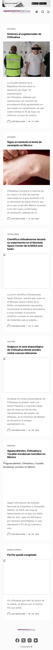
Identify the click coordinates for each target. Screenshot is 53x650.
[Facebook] (17, 640)
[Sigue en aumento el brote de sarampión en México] (26, 167)
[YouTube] (36, 640)
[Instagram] (30, 640)
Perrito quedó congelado (21, 554)
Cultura (11, 342)
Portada (11, 446)
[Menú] (48, 11)
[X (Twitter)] (23, 640)
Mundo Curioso (14, 550)
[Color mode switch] (36, 11)
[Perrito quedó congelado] (26, 576)
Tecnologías (13, 234)
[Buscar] (42, 12)
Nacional (11, 29)
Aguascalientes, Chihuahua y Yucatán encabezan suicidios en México (26, 454)
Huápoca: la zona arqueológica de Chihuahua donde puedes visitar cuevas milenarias (25, 350)
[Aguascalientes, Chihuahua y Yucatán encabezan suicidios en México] (26, 479)
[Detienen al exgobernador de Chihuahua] (26, 59)
